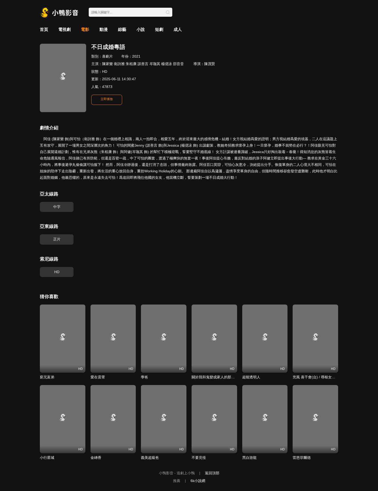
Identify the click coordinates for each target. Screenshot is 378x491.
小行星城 (47, 458)
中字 (56, 207)
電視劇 (64, 29)
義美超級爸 (150, 458)
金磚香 (96, 458)
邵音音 (178, 64)
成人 (178, 29)
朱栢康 (131, 64)
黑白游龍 (249, 458)
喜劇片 (107, 56)
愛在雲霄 (98, 377)
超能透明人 (251, 377)
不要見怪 (199, 458)
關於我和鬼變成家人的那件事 (215, 377)
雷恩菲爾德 (302, 458)
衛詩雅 (119, 64)
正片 (56, 239)
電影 (85, 29)
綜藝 (122, 29)
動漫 (104, 29)
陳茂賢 (209, 64)
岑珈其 (154, 64)
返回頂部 (212, 473)
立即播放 (107, 99)
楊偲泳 (166, 64)
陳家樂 (107, 64)
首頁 (44, 29)
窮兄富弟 (47, 377)
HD (56, 272)
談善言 (143, 64)
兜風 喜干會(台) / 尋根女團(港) (317, 377)
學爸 (144, 377)
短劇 (159, 29)
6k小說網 (198, 481)
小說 (141, 29)
